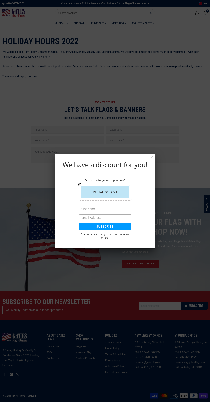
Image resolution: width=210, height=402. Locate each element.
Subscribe (105, 226)
